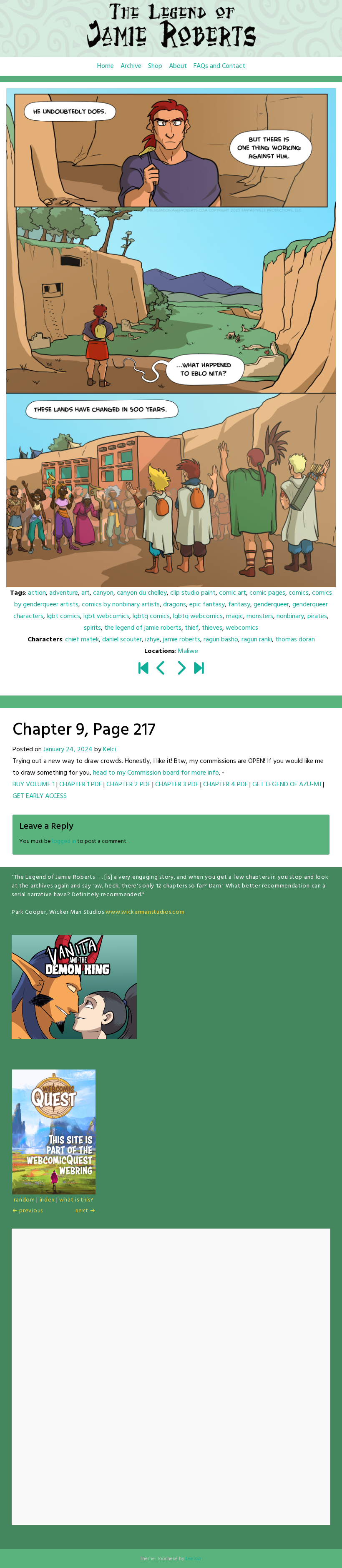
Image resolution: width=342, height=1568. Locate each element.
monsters (259, 616)
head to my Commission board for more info (156, 773)
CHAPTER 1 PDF (80, 784)
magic (234, 616)
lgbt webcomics (106, 616)
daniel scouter (122, 639)
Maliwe (188, 651)
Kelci (109, 749)
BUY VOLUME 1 (34, 784)
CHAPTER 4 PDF (225, 784)
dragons (174, 604)
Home (105, 66)
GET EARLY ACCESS (40, 796)
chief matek (82, 639)
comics (299, 593)
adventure (63, 593)
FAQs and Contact (219, 66)
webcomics (242, 628)
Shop (155, 66)
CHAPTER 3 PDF (177, 784)
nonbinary (290, 616)
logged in (64, 841)
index (47, 1200)
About (178, 66)
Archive (131, 66)
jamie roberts (181, 639)
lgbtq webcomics (198, 616)
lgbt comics (63, 616)
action (37, 593)
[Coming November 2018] (143, 669)
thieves (212, 628)
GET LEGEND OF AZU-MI (286, 784)
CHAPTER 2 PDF (128, 784)
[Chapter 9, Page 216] (161, 669)
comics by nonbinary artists (121, 604)
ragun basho (221, 639)
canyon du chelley (142, 593)
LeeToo (193, 1559)
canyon (103, 593)
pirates (317, 616)
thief (192, 628)
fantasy (239, 604)
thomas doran (295, 639)
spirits (92, 628)
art (85, 593)
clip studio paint (193, 593)
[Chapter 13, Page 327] (199, 669)
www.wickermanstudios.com (145, 912)
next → (85, 1211)
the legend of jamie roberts (142, 628)
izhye (152, 639)
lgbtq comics (151, 616)
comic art (232, 593)
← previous (27, 1211)
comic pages (267, 593)
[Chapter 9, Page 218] (181, 669)
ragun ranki (256, 639)
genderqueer (271, 604)
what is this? (76, 1200)
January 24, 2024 (68, 749)
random (24, 1200)
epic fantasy (207, 604)
